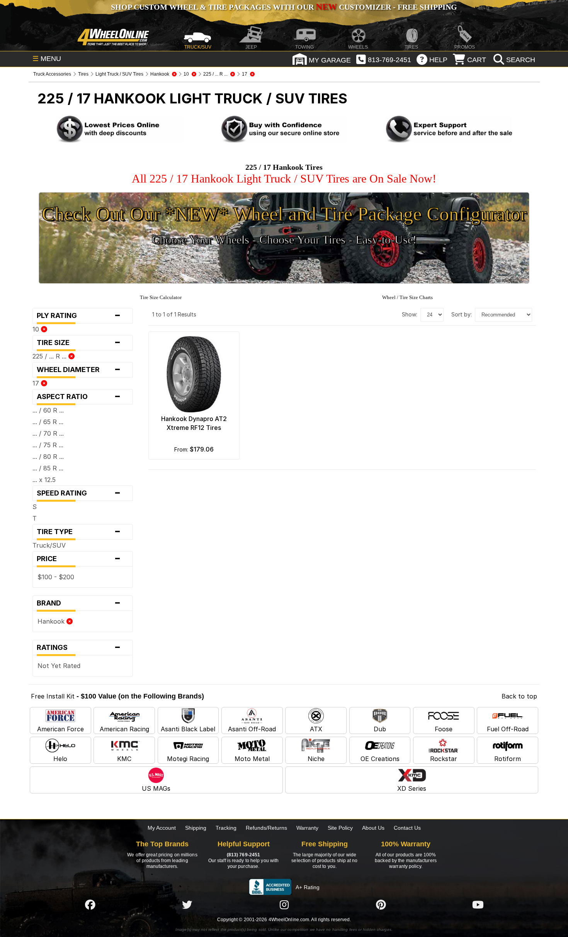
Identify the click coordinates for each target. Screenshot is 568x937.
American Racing (124, 729)
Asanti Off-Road (252, 729)
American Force (60, 729)
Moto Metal (252, 759)
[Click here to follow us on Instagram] (284, 904)
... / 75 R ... (47, 445)
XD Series (411, 788)
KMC (124, 759)
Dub (380, 729)
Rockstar (443, 759)
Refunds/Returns (266, 828)
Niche (316, 759)
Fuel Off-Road (508, 729)
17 (36, 383)
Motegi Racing (188, 759)
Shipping (195, 828)
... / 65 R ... (47, 422)
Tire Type (79, 532)
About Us (373, 828)
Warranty (307, 828)
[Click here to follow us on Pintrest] (381, 904)
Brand (79, 603)
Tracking (226, 828)
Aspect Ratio (79, 396)
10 (36, 329)
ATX (316, 729)
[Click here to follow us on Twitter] (187, 904)
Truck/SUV (49, 545)
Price (79, 559)
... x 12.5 (44, 480)
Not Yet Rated (58, 666)
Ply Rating (79, 315)
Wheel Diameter (79, 369)
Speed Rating (79, 493)
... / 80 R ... (48, 456)
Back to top (519, 696)
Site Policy (340, 828)
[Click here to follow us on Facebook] (90, 904)
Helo (60, 759)
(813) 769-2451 (243, 855)
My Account (162, 828)
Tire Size (79, 342)
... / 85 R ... (47, 468)
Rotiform (507, 759)
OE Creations (380, 759)
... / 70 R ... (48, 433)
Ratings (79, 647)
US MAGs (156, 788)
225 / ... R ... (50, 356)
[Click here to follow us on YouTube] (478, 904)
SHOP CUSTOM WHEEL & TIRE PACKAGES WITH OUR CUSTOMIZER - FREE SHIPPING (284, 7)
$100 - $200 (55, 577)
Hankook (51, 621)
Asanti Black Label (188, 729)
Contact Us (407, 828)
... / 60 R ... (48, 410)
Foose (443, 729)
